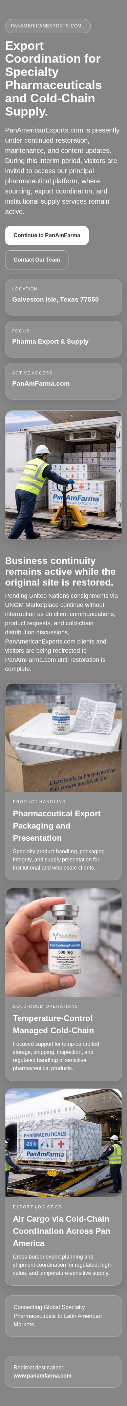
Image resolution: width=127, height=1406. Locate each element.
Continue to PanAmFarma (47, 235)
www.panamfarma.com (42, 1376)
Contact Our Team (37, 260)
